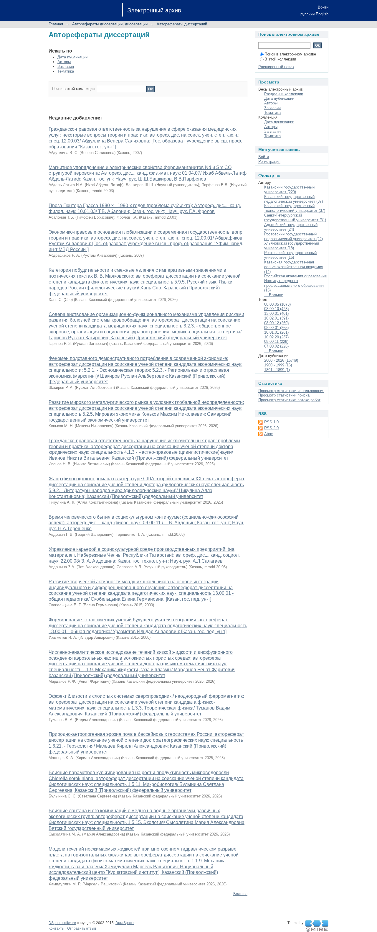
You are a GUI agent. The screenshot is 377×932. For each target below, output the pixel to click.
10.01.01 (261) (276, 332)
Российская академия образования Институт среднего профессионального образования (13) (295, 283)
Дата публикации (72, 57)
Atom (268, 434)
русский (307, 14)
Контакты (57, 928)
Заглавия (65, 66)
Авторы (64, 62)
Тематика (65, 71)
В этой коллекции (280, 59)
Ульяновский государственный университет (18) (291, 245)
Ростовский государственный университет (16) (290, 255)
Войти (323, 7)
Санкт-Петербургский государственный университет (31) (295, 217)
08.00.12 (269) (276, 323)
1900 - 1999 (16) (278, 365)
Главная (56, 24)
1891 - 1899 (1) (277, 370)
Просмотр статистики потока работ (289, 400)
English (322, 14)
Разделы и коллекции (283, 94)
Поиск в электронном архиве (290, 54)
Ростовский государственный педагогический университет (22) (293, 236)
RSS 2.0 (271, 428)
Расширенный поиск (276, 67)
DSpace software (62, 923)
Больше (240, 894)
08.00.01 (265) (276, 327)
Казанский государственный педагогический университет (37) (293, 199)
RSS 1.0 (271, 422)
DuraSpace (124, 923)
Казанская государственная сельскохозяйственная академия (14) (293, 267)
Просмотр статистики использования (291, 391)
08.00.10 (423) (276, 309)
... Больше (273, 295)
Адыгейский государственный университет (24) (291, 227)
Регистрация (269, 161)
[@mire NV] (316, 926)
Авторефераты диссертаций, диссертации (110, 24)
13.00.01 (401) (276, 313)
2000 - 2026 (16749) (281, 360)
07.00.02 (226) (276, 346)
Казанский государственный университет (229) (289, 189)
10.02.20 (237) (276, 337)
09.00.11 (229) (276, 341)
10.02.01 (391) (276, 318)
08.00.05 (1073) (277, 304)
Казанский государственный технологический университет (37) (294, 208)
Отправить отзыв (81, 928)
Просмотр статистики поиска (284, 395)
